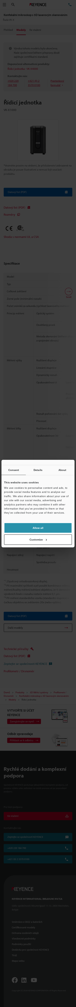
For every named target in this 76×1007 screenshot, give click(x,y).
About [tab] (62, 469)
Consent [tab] (13, 469)
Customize (36, 539)
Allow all (38, 527)
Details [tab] (38, 469)
